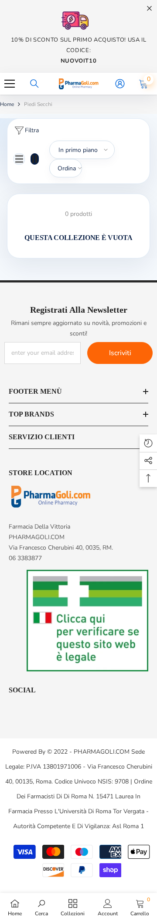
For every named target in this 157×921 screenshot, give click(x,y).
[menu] (9, 83)
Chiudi (149, 8)
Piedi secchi (38, 104)
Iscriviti (120, 353)
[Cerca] (34, 83)
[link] (41, 907)
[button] (19, 159)
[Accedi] (120, 83)
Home (7, 104)
